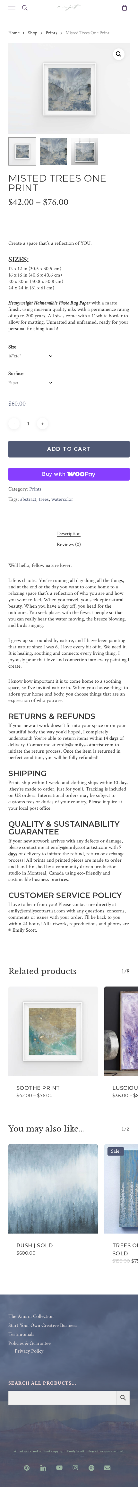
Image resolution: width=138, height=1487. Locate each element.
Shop (32, 33)
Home (14, 33)
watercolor (62, 499)
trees (44, 499)
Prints (51, 33)
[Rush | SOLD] (53, 1189)
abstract (28, 499)
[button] (11, 7)
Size (12, 347)
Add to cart (69, 449)
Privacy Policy (29, 1351)
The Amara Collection (31, 1316)
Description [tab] (69, 534)
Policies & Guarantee (29, 1343)
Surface (15, 373)
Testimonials (21, 1334)
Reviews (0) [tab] (69, 545)
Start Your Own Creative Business (42, 1325)
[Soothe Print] (53, 1031)
